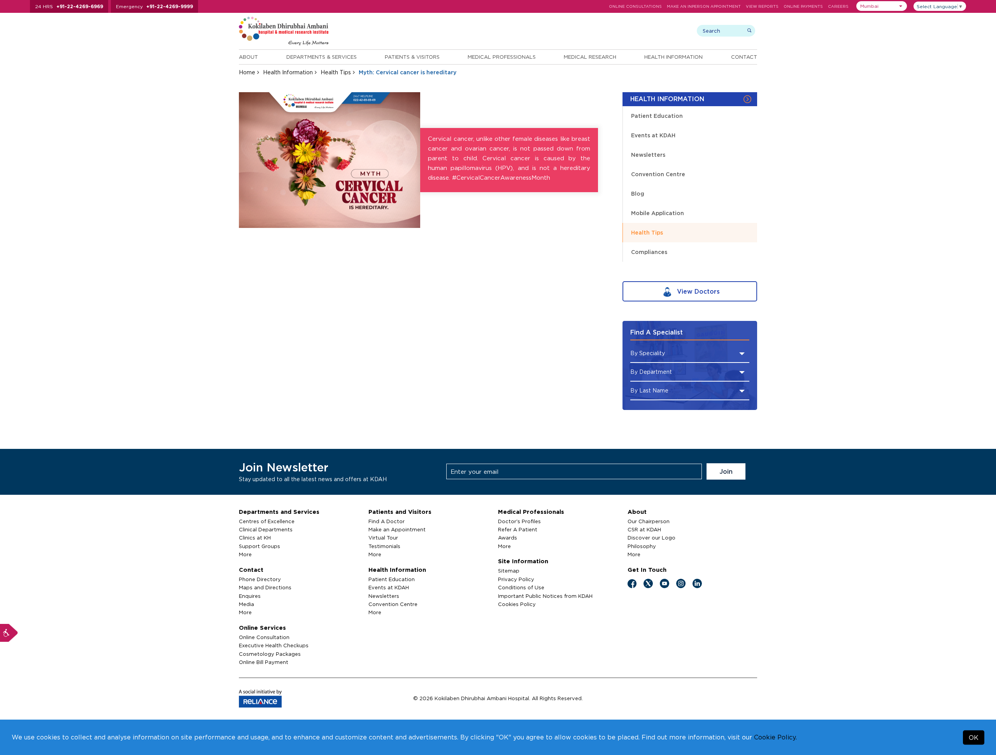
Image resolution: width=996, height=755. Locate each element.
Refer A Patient (517, 529)
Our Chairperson (649, 521)
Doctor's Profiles (519, 521)
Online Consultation (264, 637)
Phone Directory (260, 579)
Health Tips (336, 72)
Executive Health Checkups (274, 645)
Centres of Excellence (267, 521)
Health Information (673, 57)
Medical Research (590, 57)
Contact (744, 57)
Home (247, 72)
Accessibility (9, 633)
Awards (507, 537)
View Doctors (697, 291)
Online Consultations (635, 6)
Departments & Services (321, 57)
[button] (881, 6)
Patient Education (657, 116)
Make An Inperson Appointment (704, 6)
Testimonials (384, 546)
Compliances (649, 252)
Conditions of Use (521, 587)
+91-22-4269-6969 (79, 6)
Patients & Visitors (412, 57)
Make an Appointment (397, 529)
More (245, 554)
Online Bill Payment (263, 662)
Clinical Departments (266, 529)
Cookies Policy (517, 604)
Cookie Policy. (775, 737)
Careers (838, 6)
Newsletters (648, 155)
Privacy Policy (516, 579)
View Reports (762, 6)
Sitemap (508, 570)
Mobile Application (657, 213)
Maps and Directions (265, 587)
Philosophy (642, 546)
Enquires (250, 596)
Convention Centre (658, 174)
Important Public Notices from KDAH (545, 596)
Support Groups (259, 546)
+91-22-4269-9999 (169, 6)
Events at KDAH (653, 135)
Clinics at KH (255, 537)
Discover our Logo (651, 537)
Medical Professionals (502, 57)
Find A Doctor (386, 521)
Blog (637, 193)
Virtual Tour (383, 537)
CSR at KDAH (644, 529)
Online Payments (803, 6)
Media (246, 604)
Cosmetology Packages (270, 654)
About (248, 57)
